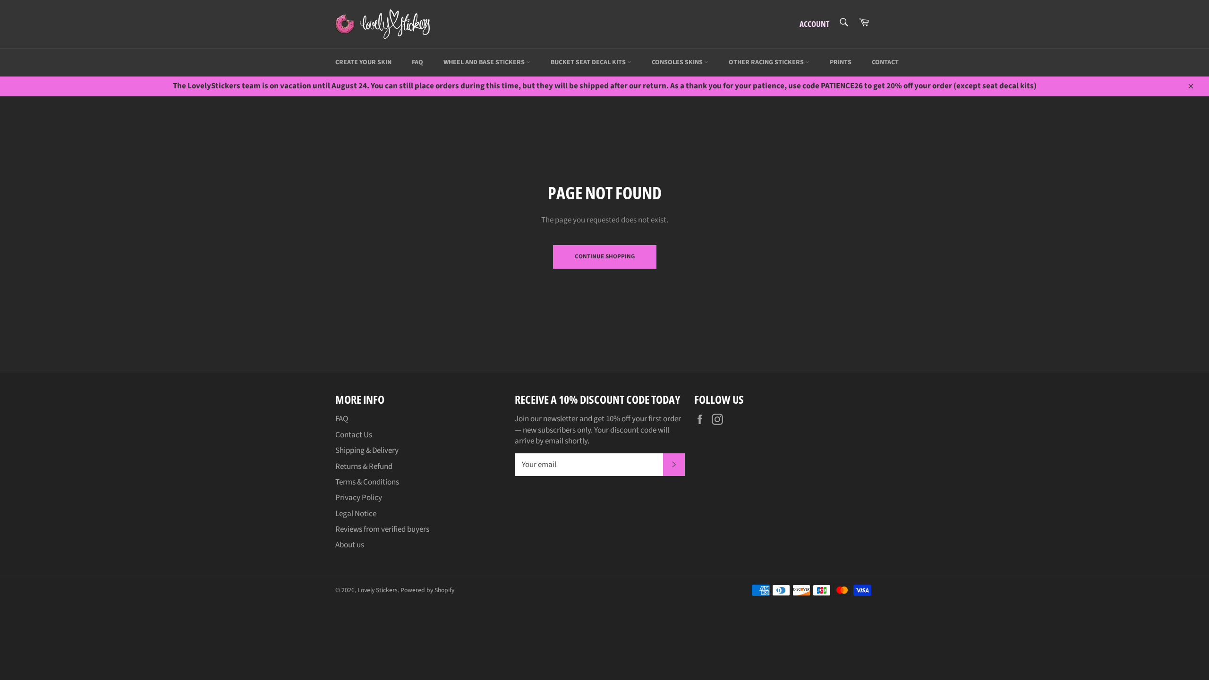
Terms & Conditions (367, 482)
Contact (885, 62)
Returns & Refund (363, 466)
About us (349, 545)
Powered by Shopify (427, 590)
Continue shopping (605, 256)
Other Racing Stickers (767, 62)
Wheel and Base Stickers (484, 62)
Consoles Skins (678, 62)
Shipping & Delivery (367, 450)
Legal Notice (355, 513)
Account (814, 23)
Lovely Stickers (378, 590)
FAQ (417, 62)
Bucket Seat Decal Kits (589, 62)
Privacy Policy (358, 497)
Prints (840, 62)
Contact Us (353, 435)
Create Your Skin (363, 62)
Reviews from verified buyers (382, 529)
